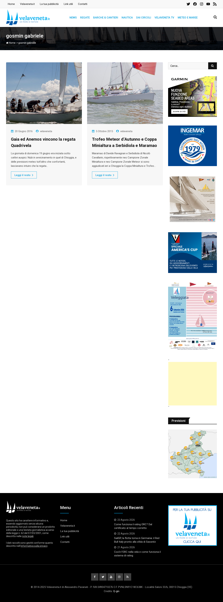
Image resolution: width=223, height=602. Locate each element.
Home (11, 4)
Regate (85, 17)
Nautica (127, 17)
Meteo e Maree (188, 17)
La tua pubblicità (49, 4)
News (73, 17)
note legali (27, 536)
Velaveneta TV (164, 17)
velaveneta (46, 131)
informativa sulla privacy (34, 546)
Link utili (68, 4)
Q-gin (116, 591)
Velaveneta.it (27, 4)
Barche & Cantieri (105, 17)
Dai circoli (143, 17)
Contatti (82, 4)
